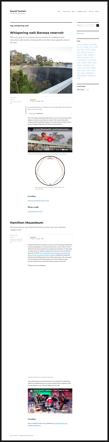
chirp (78, 49)
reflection (79, 65)
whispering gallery (81, 75)
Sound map (66, 11)
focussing (90, 52)
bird (82, 47)
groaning (79, 54)
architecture (13, 239)
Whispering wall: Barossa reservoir (37, 33)
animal (79, 44)
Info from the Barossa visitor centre (38, 200)
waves (82, 73)
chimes (95, 47)
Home (59, 11)
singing (93, 67)
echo (21, 239)
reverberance (13, 240)
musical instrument (82, 60)
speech (79, 70)
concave (87, 49)
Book (73, 11)
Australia (12, 99)
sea (84, 67)
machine (79, 57)
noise (94, 60)
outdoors (84, 62)
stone (88, 70)
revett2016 (32, 113)
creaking (93, 49)
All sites (91, 11)
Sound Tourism (18, 11)
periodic (89, 62)
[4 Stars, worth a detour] (34, 99)
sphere (84, 70)
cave (91, 47)
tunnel (92, 70)
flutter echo (84, 52)
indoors (85, 54)
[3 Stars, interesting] (33, 99)
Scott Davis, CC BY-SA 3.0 (35, 211)
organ (78, 62)
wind (78, 78)
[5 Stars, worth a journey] (35, 99)
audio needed (93, 44)
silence (88, 67)
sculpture (79, 67)
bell (78, 47)
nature (90, 60)
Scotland (12, 237)
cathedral (86, 47)
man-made (13, 101)
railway (94, 62)
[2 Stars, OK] (31, 99)
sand (92, 65)
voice (78, 73)
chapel (18, 239)
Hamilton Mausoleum (26, 222)
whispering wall (92, 75)
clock (82, 49)
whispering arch (90, 73)
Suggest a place (82, 11)
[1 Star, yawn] (30, 99)
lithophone (91, 54)
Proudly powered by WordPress (26, 435)
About (97, 11)
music (91, 57)
